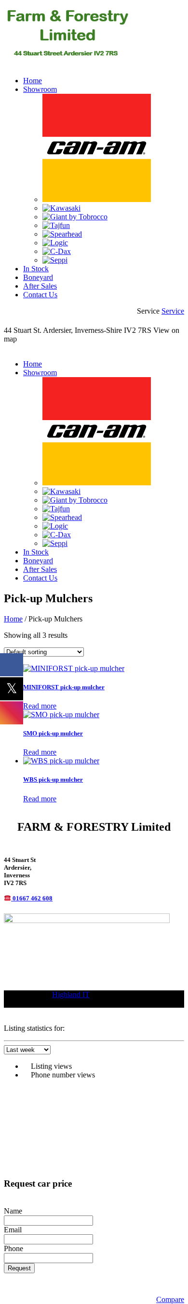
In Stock (36, 269)
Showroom (40, 89)
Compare (170, 1299)
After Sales (40, 286)
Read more (39, 706)
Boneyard (38, 277)
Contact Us (40, 295)
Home (32, 80)
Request (19, 1268)
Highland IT (71, 994)
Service (172, 311)
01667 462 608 (33, 898)
